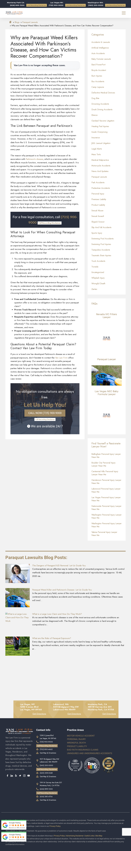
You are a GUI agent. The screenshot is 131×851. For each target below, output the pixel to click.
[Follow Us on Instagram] (24, 776)
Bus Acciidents (97, 81)
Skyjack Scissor (98, 221)
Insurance (95, 137)
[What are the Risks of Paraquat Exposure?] (17, 646)
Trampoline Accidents (100, 249)
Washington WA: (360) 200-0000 (95, 4)
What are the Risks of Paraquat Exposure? (51, 638)
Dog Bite (95, 98)
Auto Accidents (98, 53)
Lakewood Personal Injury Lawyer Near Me (106, 490)
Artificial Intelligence (100, 47)
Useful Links (89, 836)
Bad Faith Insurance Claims (82, 749)
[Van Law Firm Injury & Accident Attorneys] (14, 13)
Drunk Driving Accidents (101, 109)
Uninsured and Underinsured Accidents (89, 753)
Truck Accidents (98, 261)
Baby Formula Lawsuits (101, 59)
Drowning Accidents (100, 103)
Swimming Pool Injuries (101, 244)
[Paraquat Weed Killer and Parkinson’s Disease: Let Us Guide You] (17, 597)
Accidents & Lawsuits (100, 42)
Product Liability (98, 204)
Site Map (98, 836)
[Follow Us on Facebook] (7, 776)
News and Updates (99, 171)
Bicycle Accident (98, 70)
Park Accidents (98, 182)
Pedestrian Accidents (100, 188)
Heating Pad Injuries (100, 126)
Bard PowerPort (98, 64)
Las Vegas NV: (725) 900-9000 (56, 4)
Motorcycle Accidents (100, 165)
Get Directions (39, 713)
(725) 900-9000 (45, 413)
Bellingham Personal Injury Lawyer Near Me (106, 456)
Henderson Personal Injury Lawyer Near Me (106, 482)
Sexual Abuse (97, 210)
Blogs (17, 22)
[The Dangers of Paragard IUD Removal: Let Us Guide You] (17, 573)
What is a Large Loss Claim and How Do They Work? (57, 614)
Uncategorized (97, 272)
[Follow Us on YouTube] (28, 776)
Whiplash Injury (98, 277)
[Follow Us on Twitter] (20, 776)
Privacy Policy (55, 826)
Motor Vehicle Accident (81, 735)
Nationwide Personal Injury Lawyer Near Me (106, 508)
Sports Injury (96, 233)
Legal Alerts (96, 148)
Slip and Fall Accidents (101, 227)
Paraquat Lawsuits (30, 22)
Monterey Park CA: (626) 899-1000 (15, 4)
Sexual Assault (97, 216)
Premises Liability (98, 199)
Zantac (94, 289)
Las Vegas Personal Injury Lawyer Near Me (106, 499)
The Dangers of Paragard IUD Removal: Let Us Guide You (59, 565)
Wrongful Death (98, 283)
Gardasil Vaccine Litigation (102, 120)
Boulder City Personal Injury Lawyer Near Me (103, 464)
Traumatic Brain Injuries (101, 255)
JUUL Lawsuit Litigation (100, 143)
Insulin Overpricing (99, 132)
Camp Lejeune (97, 87)
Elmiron (94, 115)
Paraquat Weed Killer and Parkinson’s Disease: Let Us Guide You (62, 589)
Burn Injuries (96, 75)
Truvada (94, 266)
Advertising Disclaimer (75, 836)
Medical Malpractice (100, 160)
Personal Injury (97, 193)
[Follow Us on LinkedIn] (11, 776)
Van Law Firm (61, 357)
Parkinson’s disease (34, 159)
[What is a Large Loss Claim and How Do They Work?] (17, 621)
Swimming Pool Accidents (102, 238)
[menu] (124, 13)
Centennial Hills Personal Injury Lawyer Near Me (104, 473)
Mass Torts (96, 154)
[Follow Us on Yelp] (15, 776)
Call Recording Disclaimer (36, 5)
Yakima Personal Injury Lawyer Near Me (104, 534)
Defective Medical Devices (103, 92)
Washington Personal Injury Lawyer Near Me (106, 516)
